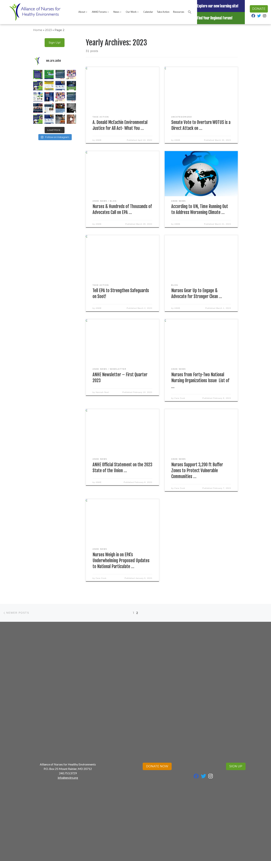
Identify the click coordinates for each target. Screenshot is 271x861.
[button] (189, 12)
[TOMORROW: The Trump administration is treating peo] (49, 97)
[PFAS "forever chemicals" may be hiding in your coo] (71, 108)
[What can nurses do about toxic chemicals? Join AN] (49, 85)
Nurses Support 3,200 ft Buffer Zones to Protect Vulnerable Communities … (197, 470)
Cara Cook (179, 398)
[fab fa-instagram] (264, 16)
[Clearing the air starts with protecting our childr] (60, 85)
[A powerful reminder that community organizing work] (60, 119)
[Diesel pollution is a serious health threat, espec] (71, 119)
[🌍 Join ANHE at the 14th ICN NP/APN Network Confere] (38, 108)
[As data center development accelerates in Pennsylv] (71, 85)
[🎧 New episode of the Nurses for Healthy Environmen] (49, 74)
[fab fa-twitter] (259, 16)
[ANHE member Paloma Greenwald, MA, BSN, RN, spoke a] (60, 108)
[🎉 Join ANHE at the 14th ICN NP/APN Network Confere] (49, 108)
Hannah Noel (102, 392)
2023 (48, 30)
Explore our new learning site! (217, 6)
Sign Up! (54, 42)
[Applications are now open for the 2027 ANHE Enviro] (38, 85)
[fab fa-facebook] (253, 16)
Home (37, 30)
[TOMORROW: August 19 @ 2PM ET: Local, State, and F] (71, 97)
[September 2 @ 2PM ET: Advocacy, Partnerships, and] (60, 74)
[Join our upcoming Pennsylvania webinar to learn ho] (60, 97)
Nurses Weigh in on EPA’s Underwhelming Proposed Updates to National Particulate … (121, 560)
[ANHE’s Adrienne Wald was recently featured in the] (38, 74)
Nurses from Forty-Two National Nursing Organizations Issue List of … (200, 380)
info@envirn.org (68, 777)
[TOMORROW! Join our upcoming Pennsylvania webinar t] (71, 74)
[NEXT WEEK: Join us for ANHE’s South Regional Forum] (38, 97)
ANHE (99, 140)
